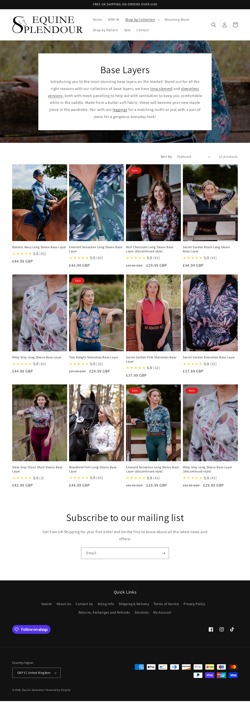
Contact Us (84, 604)
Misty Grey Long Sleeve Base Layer (37, 357)
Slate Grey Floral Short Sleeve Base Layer (37, 469)
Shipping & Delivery (134, 604)
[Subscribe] (163, 553)
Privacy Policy (194, 604)
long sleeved (161, 88)
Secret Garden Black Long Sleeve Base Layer (206, 249)
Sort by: (166, 156)
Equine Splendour (33, 690)
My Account (162, 612)
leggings (120, 109)
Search (46, 604)
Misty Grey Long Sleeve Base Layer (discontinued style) (207, 469)
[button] (142, 19)
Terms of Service (166, 604)
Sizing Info (106, 604)
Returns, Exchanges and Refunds (104, 612)
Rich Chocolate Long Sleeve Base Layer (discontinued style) (150, 249)
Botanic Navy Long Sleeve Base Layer (39, 247)
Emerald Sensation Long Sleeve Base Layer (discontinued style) (152, 469)
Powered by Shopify (58, 690)
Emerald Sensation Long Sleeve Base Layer (95, 249)
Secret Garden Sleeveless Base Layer (209, 357)
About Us (64, 604)
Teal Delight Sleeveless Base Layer (93, 357)
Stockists (142, 612)
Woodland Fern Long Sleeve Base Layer (93, 469)
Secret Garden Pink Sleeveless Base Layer (151, 359)
